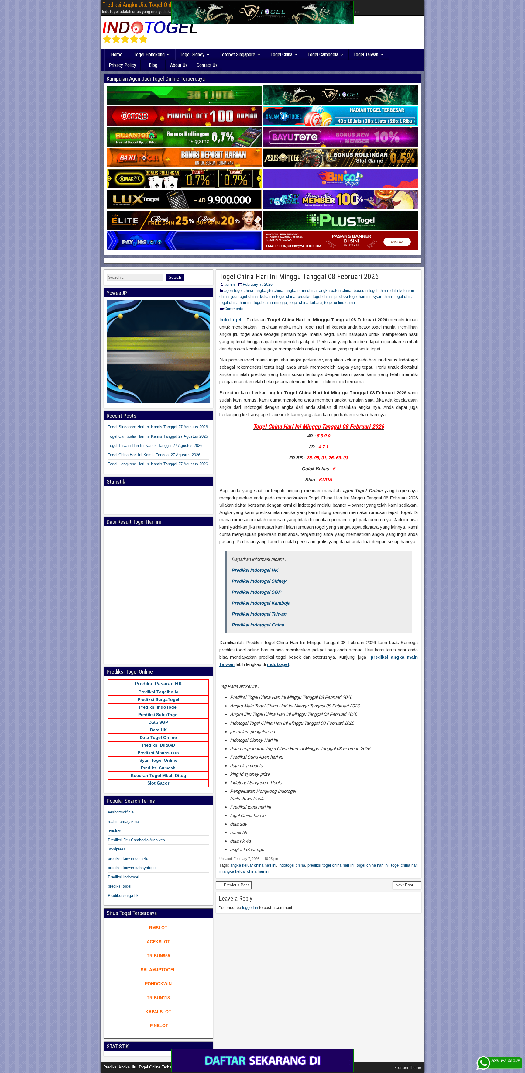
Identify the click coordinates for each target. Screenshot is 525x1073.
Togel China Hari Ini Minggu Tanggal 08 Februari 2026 (299, 276)
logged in (250, 907)
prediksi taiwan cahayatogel (132, 867)
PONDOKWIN (158, 983)
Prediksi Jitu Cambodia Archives (136, 840)
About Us (178, 65)
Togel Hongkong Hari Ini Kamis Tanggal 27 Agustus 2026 (158, 464)
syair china (382, 296)
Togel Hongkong (149, 54)
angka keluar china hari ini (253, 865)
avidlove (115, 830)
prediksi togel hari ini (352, 296)
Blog (153, 65)
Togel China (281, 54)
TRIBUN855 (158, 955)
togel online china (339, 302)
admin (229, 284)
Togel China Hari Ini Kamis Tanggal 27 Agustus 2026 (154, 455)
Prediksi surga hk (123, 895)
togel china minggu (270, 302)
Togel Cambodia (322, 54)
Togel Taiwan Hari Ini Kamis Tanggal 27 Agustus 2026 (155, 445)
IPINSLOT (158, 1025)
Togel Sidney (192, 54)
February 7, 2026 (258, 284)
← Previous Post (234, 885)
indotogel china (292, 865)
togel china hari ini (235, 302)
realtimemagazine (123, 821)
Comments (233, 308)
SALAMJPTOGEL (158, 969)
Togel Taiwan (365, 54)
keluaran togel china (277, 296)
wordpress (117, 849)
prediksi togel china (315, 296)
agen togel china (238, 290)
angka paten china (335, 290)
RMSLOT (158, 927)
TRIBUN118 (158, 997)
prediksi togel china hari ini (330, 865)
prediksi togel (119, 886)
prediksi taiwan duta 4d (128, 858)
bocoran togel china (371, 290)
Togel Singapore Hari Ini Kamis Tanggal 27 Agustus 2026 (158, 427)
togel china (403, 296)
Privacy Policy (122, 65)
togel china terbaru (305, 302)
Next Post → (407, 885)
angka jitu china (269, 290)
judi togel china (244, 296)
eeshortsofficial (121, 812)
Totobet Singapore (237, 54)
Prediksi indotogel (123, 877)
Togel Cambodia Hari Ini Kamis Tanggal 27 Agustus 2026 (158, 436)
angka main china (301, 290)
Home (116, 54)
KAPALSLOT (158, 1011)
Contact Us (207, 65)
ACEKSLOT (158, 941)
